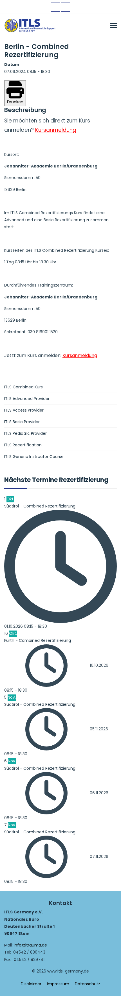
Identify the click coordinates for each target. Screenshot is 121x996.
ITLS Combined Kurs (23, 387)
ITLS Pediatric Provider (25, 433)
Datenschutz (87, 984)
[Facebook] (55, 7)
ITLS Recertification (23, 445)
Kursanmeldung (55, 130)
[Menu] (113, 25)
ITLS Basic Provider (22, 422)
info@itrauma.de (30, 945)
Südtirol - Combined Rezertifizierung (39, 506)
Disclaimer (31, 984)
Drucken (15, 102)
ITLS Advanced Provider (27, 398)
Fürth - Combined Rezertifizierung (37, 640)
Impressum (58, 984)
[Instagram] (65, 7)
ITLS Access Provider (24, 410)
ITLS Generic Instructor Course (34, 456)
